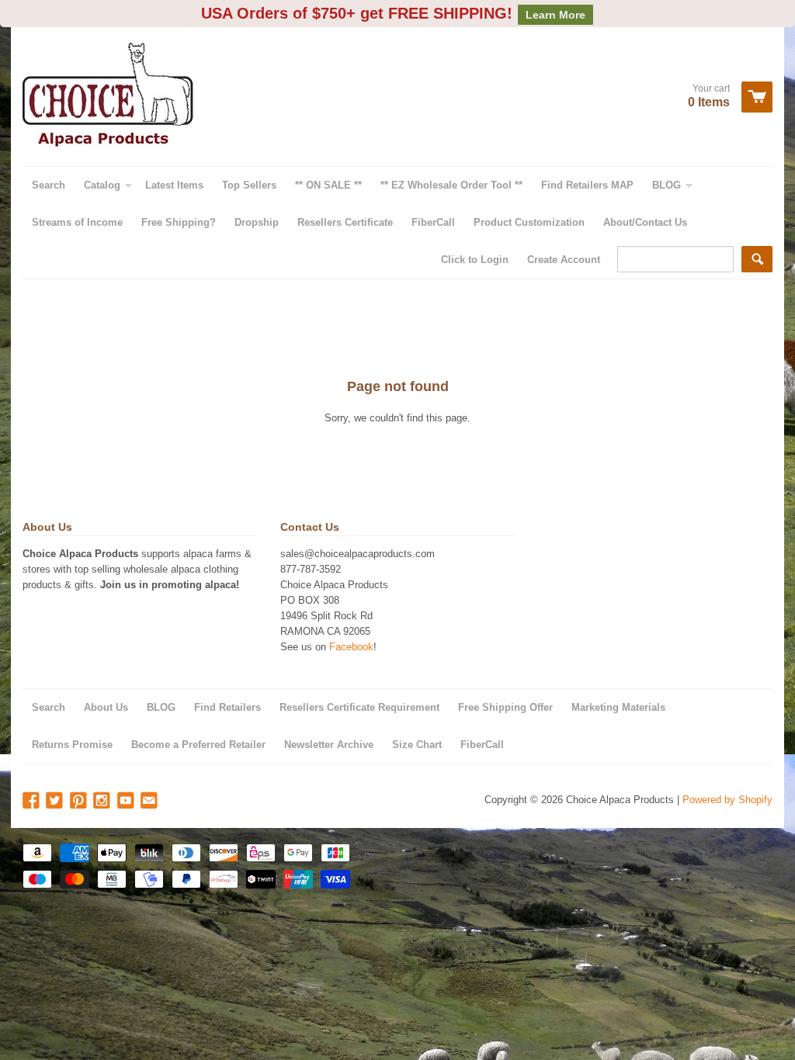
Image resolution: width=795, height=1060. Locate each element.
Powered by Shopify (727, 799)
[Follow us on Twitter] (56, 801)
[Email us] (151, 801)
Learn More (555, 15)
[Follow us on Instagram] (103, 801)
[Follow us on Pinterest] (80, 801)
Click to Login (475, 259)
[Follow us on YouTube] (127, 801)
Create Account (563, 259)
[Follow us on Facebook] (33, 801)
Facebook (351, 647)
